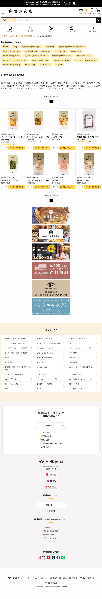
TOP (9, 578)
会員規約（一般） (49, 534)
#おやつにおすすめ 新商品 (31, 47)
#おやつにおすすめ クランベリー (36, 56)
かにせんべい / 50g (59, 180)
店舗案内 (82, 578)
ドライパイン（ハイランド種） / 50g (13, 138)
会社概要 (52, 511)
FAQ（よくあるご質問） (52, 531)
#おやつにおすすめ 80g (40, 60)
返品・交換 (45, 439)
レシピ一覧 (25, 578)
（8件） (91, 141)
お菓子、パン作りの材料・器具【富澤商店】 (17, 36)
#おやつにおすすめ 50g (61, 60)
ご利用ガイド (48, 527)
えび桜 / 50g (57, 136)
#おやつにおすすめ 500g (11, 64)
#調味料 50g (46, 51)
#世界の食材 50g (31, 51)
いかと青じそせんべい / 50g (38, 180)
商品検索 (16, 578)
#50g (15, 47)
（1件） (15, 144)
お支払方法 (45, 432)
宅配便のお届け (47, 436)
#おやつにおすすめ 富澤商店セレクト (72, 47)
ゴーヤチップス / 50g (9, 180)
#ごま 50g (59, 64)
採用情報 (91, 578)
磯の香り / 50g (83, 180)
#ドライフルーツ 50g (84, 56)
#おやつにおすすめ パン (11, 56)
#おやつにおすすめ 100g (11, 51)
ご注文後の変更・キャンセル (52, 443)
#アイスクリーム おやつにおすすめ (15, 60)
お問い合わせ (46, 447)
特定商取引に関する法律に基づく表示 (63, 578)
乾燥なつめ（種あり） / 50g (88, 136)
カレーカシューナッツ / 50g (38, 136)
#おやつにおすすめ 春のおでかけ (86, 60)
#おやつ (5, 47)
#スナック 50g (45, 64)
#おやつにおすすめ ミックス (62, 56)
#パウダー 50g (61, 51)
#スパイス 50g (76, 51)
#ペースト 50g (30, 64)
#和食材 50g (50, 47)
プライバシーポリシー (51, 538)
